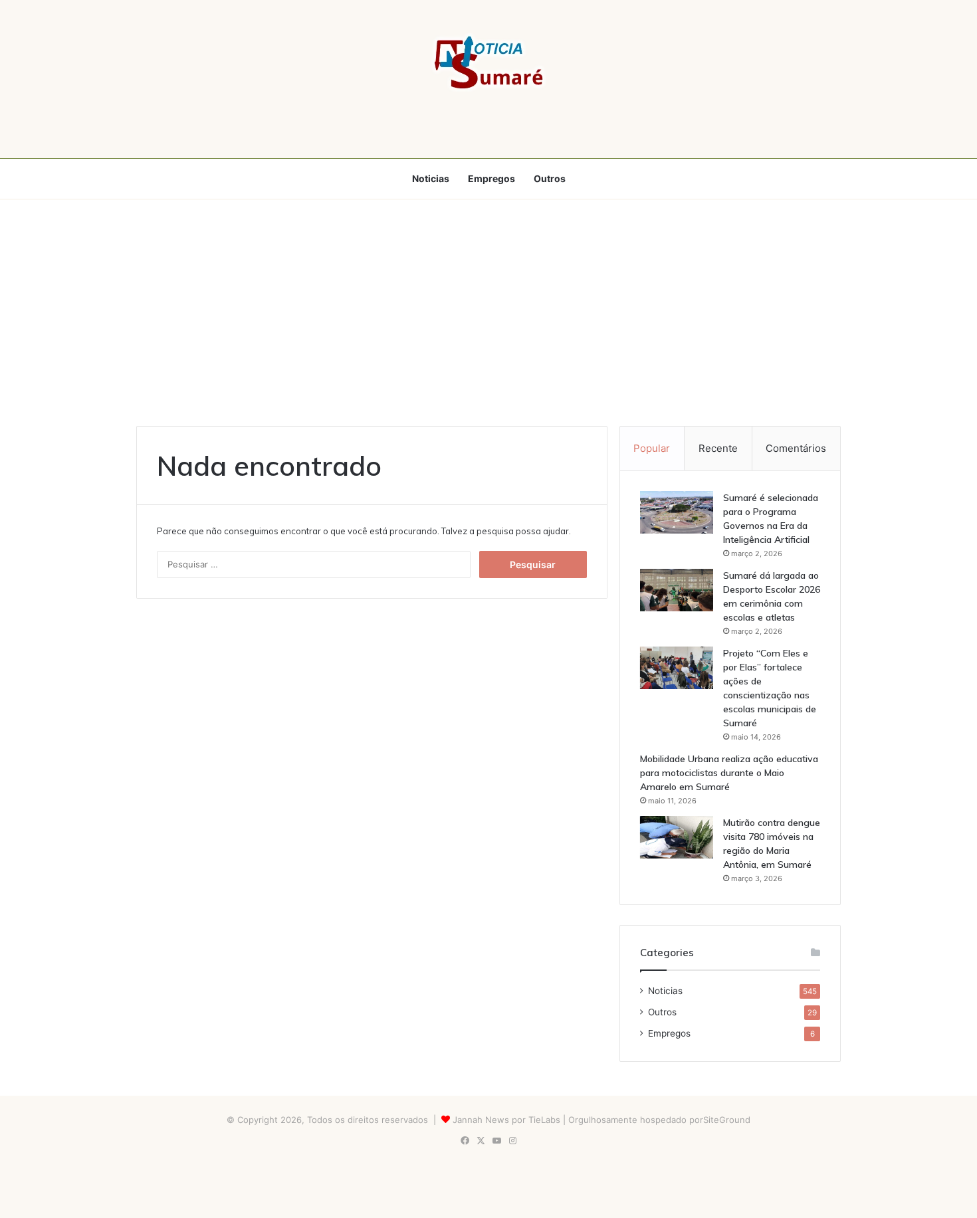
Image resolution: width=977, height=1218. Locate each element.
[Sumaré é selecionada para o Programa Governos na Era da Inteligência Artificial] (676, 512)
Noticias (430, 178)
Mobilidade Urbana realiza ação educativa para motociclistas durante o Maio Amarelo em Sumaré (729, 773)
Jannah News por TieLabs (506, 1119)
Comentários (796, 448)
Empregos (491, 178)
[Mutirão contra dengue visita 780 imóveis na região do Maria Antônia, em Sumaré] (676, 837)
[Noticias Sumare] (488, 62)
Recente (718, 448)
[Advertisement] (488, 313)
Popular (651, 448)
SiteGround (726, 1119)
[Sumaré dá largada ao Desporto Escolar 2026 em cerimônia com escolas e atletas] (676, 590)
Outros (550, 178)
